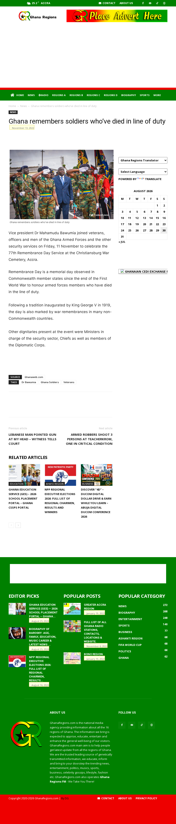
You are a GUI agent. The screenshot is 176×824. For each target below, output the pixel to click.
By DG (65, 798)
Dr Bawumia (29, 382)
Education (16, 483)
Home (20, 95)
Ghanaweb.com (34, 377)
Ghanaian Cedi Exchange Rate (149, 271)
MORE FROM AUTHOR (74, 457)
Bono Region (93, 654)
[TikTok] (157, 3)
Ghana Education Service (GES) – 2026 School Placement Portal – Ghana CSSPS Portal (23, 498)
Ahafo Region (55, 483)
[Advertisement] (88, 58)
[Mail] (150, 3)
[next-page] (18, 525)
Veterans (69, 382)
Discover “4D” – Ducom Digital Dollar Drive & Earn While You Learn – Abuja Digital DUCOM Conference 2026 (96, 503)
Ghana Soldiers (50, 382)
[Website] (164, 3)
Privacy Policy (146, 798)
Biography (128, 95)
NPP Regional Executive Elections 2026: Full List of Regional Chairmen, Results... (40, 669)
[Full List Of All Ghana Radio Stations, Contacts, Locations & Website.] (72, 626)
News (31, 95)
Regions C (93, 95)
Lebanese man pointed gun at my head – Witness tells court (32, 439)
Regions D (110, 95)
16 (163, 218)
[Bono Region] (72, 658)
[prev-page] (11, 525)
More (157, 95)
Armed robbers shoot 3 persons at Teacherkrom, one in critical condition (89, 439)
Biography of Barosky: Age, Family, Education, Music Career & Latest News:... (42, 636)
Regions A (59, 95)
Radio (44, 95)
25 (129, 230)
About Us (126, 3)
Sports (145, 95)
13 (144, 218)
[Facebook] (143, 3)
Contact (108, 3)
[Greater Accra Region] (72, 609)
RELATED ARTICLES (28, 457)
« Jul (121, 242)
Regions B (76, 95)
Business (87, 483)
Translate (153, 179)
